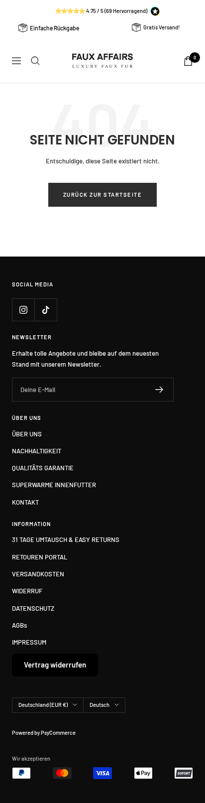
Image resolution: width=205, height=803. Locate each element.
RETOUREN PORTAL (39, 557)
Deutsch (99, 704)
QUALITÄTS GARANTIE (43, 468)
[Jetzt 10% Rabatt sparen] (159, 389)
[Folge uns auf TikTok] (45, 309)
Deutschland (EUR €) (43, 704)
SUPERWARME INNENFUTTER (54, 485)
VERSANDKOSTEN (38, 574)
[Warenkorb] (188, 61)
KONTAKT (25, 502)
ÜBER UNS (27, 434)
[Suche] (35, 60)
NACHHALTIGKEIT (36, 451)
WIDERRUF (27, 591)
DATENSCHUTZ (33, 608)
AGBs (19, 625)
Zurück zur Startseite (102, 194)
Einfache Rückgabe (54, 27)
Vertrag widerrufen (55, 664)
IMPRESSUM (29, 642)
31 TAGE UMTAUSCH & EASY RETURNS (65, 539)
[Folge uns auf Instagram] (23, 309)
